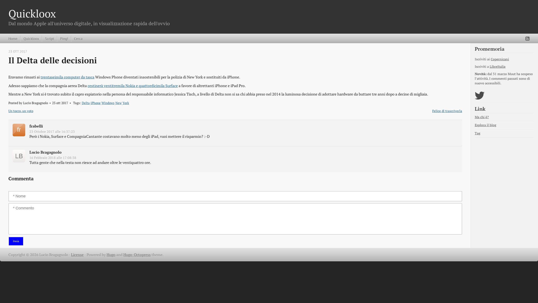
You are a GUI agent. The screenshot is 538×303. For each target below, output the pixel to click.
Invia (16, 241)
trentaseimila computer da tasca (67, 77)
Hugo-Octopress (137, 254)
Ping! (64, 38)
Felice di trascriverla (447, 111)
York (126, 103)
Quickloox (32, 13)
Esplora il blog (485, 125)
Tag (477, 133)
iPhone (96, 103)
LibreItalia (497, 66)
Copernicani (500, 59)
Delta (86, 103)
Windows (108, 103)
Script (49, 38)
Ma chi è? (482, 117)
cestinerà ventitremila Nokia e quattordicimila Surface (133, 85)
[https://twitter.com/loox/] (480, 98)
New (118, 103)
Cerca (78, 38)
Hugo (111, 254)
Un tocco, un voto (20, 111)
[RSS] (527, 39)
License (77, 254)
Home (12, 38)
